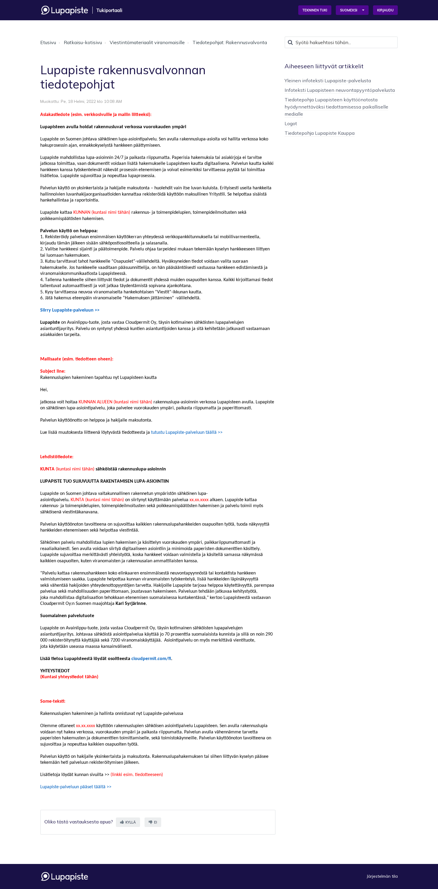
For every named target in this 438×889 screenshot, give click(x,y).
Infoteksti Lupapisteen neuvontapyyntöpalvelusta (340, 90)
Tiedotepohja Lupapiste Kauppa (320, 133)
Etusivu (48, 42)
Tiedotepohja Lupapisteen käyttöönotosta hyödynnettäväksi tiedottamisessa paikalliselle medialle (336, 107)
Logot (291, 123)
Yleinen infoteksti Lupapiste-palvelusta (328, 80)
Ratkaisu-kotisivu (83, 42)
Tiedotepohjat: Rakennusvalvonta (229, 42)
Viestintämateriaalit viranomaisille (147, 42)
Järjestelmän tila (382, 876)
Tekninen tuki (314, 10)
